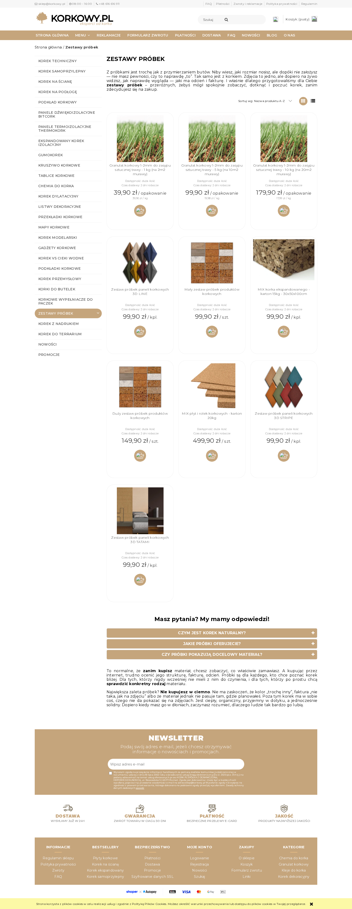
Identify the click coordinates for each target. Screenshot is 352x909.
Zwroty (58, 870)
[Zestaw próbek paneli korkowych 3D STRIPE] (283, 387)
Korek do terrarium (60, 334)
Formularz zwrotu (246, 870)
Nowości (47, 344)
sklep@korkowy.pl (52, 4)
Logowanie (199, 858)
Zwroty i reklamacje (247, 4)
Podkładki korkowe (59, 268)
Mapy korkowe (53, 227)
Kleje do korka (294, 870)
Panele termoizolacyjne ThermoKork (64, 129)
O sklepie (247, 858)
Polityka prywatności (281, 4)
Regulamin (309, 4)
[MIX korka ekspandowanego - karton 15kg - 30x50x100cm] (283, 263)
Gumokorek (50, 155)
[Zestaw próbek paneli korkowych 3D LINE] (140, 263)
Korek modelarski (57, 237)
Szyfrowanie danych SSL (152, 876)
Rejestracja (199, 864)
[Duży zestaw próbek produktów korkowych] (140, 387)
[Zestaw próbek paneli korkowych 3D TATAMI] (140, 511)
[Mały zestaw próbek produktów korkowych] (212, 263)
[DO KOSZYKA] (140, 211)
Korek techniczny (57, 61)
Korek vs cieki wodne (61, 258)
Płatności (222, 4)
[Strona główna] (75, 18)
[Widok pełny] (313, 101)
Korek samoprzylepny (62, 71)
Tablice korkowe (56, 175)
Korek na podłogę (57, 92)
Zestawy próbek (55, 313)
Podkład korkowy (57, 102)
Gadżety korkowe (57, 248)
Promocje (49, 355)
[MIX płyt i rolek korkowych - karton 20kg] (212, 387)
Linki (246, 876)
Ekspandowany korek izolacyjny (61, 143)
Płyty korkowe (105, 858)
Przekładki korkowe (60, 217)
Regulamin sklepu (58, 858)
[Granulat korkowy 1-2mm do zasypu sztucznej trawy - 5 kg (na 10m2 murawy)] (212, 139)
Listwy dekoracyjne (59, 206)
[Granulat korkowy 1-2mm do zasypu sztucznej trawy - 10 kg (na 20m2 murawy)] (283, 139)
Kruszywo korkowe (59, 165)
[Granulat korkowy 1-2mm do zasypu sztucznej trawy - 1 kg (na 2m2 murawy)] (140, 139)
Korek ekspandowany (105, 870)
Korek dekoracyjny (294, 876)
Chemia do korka (56, 186)
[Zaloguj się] (277, 19)
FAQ (208, 4)
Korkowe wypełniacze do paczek (65, 301)
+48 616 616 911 (109, 4)
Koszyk (246, 864)
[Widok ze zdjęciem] (303, 101)
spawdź (140, 788)
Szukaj (199, 876)
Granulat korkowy (294, 864)
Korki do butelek (56, 289)
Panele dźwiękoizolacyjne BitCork (66, 114)
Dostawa (152, 864)
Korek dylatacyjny (58, 196)
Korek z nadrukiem (58, 324)
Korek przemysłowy (59, 279)
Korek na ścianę (55, 81)
